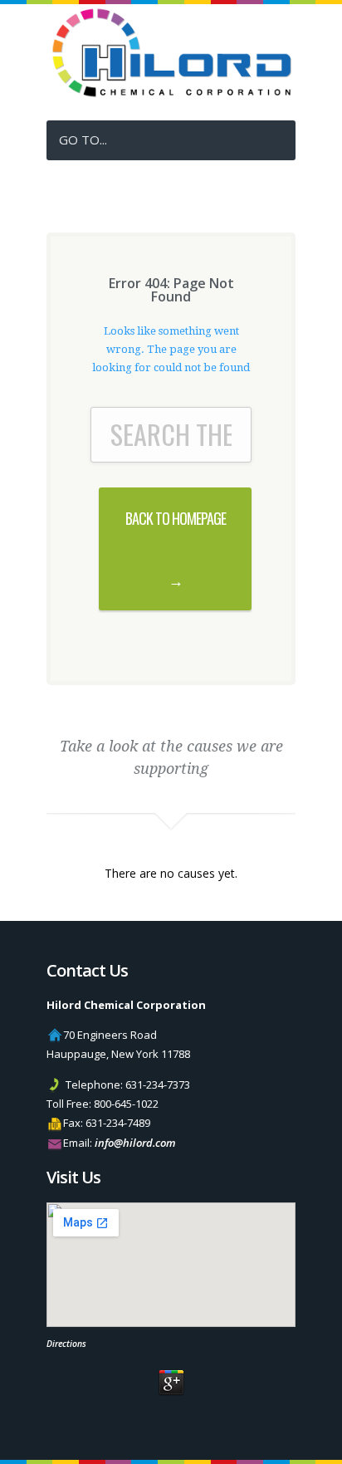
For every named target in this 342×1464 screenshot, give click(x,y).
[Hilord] (171, 93)
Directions (66, 1343)
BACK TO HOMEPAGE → (175, 548)
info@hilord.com (135, 1142)
